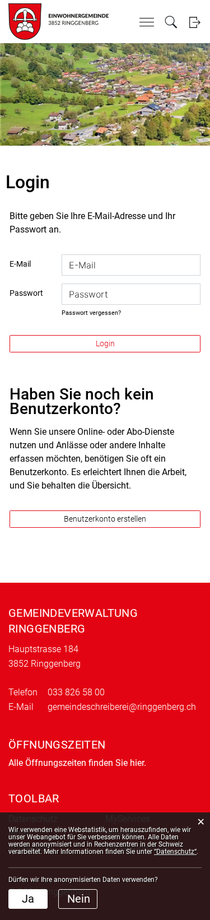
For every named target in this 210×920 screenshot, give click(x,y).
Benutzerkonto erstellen (105, 518)
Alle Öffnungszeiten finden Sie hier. (77, 763)
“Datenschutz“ (175, 852)
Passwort (26, 293)
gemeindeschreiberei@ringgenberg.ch (122, 706)
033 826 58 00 (76, 692)
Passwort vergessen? (91, 313)
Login (195, 22)
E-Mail (20, 263)
